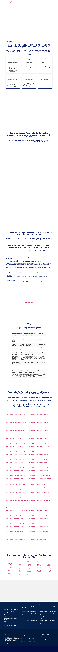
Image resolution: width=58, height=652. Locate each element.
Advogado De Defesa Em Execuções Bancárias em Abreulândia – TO (15, 427)
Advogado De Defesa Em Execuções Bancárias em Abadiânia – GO (15, 411)
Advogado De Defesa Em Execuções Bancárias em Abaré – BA (38, 417)
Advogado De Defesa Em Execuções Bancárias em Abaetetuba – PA (15, 414)
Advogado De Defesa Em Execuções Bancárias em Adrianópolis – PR (15, 451)
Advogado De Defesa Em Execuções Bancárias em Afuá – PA (38, 459)
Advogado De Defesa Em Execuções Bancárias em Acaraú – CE (15, 435)
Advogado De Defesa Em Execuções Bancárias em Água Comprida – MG (39, 475)
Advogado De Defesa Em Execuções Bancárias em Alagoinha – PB (15, 531)
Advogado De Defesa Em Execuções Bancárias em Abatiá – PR (15, 419)
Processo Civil (19, 560)
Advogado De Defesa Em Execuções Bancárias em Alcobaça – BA (38, 542)
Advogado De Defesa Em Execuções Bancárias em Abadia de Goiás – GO (16, 409)
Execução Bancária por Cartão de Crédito (20, 565)
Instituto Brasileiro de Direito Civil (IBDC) (39, 574)
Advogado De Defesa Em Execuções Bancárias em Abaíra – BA (15, 417)
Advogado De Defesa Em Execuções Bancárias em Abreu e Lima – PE (39, 425)
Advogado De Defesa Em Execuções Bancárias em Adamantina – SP (39, 446)
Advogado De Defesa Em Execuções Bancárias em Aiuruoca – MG (15, 523)
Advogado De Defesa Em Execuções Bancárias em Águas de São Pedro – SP (40, 500)
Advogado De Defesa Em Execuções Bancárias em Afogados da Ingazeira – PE (17, 454)
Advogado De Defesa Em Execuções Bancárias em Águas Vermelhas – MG (16, 510)
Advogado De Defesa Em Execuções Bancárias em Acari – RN (38, 435)
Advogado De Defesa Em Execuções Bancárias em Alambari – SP (38, 534)
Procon (38, 568)
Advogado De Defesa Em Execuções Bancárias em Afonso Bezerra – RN (39, 454)
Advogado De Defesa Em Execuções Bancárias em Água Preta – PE (39, 487)
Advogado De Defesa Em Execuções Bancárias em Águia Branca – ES (16, 515)
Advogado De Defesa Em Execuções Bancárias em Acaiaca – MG (38, 427)
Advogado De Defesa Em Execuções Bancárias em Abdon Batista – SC (39, 419)
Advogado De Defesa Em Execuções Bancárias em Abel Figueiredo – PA (16, 422)
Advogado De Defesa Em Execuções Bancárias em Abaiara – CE (38, 414)
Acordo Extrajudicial (10, 567)
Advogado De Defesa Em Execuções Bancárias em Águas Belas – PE (39, 492)
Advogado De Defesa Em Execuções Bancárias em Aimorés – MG (38, 518)
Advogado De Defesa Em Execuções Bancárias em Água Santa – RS (15, 489)
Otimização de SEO (27, 648)
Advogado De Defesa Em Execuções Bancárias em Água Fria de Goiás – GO (16, 484)
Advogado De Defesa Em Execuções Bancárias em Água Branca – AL (39, 470)
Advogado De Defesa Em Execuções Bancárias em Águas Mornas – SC (39, 506)
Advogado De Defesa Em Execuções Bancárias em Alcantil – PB (38, 539)
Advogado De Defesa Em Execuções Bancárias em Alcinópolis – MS (15, 542)
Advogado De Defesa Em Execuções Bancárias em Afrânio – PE (15, 459)
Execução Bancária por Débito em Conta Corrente (20, 571)
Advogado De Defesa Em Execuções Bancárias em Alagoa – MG (38, 526)
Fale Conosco (22, 642)
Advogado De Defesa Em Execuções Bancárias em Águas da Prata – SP (39, 495)
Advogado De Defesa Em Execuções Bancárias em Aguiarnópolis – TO (16, 518)
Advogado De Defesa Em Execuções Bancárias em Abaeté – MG (38, 411)
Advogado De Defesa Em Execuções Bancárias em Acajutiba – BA (38, 430)
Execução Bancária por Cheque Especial (20, 569)
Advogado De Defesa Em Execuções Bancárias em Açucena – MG (15, 446)
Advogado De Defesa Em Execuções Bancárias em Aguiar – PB (38, 515)
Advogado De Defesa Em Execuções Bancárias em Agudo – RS (38, 510)
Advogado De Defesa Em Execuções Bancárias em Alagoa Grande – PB (16, 526)
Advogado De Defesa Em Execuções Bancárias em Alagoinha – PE (38, 531)
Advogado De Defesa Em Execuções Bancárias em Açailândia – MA (15, 430)
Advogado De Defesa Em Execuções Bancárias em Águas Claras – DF (16, 495)
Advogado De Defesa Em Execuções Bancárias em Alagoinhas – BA (15, 534)
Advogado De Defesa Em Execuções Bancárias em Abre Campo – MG (15, 425)
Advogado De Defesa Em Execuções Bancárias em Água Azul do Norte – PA (16, 467)
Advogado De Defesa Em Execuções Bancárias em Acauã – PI (14, 438)
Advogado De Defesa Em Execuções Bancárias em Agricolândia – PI (39, 462)
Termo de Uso (23, 641)
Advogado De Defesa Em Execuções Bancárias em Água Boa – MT (15, 470)
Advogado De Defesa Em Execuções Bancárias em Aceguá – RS (38, 438)
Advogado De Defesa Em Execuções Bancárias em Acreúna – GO (38, 443)
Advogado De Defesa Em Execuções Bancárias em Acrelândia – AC (15, 443)
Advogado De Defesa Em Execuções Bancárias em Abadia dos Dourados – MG (40, 409)
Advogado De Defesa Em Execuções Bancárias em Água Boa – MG (38, 467)
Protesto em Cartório (10, 566)
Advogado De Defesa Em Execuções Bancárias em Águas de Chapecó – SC (16, 497)
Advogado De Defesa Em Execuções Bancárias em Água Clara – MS (15, 475)
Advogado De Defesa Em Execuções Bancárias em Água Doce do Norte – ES (40, 478)
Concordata (9, 570)
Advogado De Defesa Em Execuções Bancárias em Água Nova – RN (15, 487)
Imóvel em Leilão (10, 563)
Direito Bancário (10, 561)
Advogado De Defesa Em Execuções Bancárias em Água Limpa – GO (39, 484)
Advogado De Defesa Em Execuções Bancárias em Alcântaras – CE (15, 539)
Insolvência (9, 571)
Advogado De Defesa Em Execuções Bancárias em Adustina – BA (38, 451)
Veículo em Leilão (10, 564)
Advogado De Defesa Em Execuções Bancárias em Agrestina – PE (15, 462)
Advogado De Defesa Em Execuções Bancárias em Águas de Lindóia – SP (39, 497)
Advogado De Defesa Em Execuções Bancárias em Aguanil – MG (15, 492)
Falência (9, 569)
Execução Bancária (10, 560)
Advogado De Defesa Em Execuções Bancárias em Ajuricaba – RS (38, 523)
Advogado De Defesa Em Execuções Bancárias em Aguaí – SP (38, 489)
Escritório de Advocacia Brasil (13, 250)
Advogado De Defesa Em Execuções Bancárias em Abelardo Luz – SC (39, 422)
